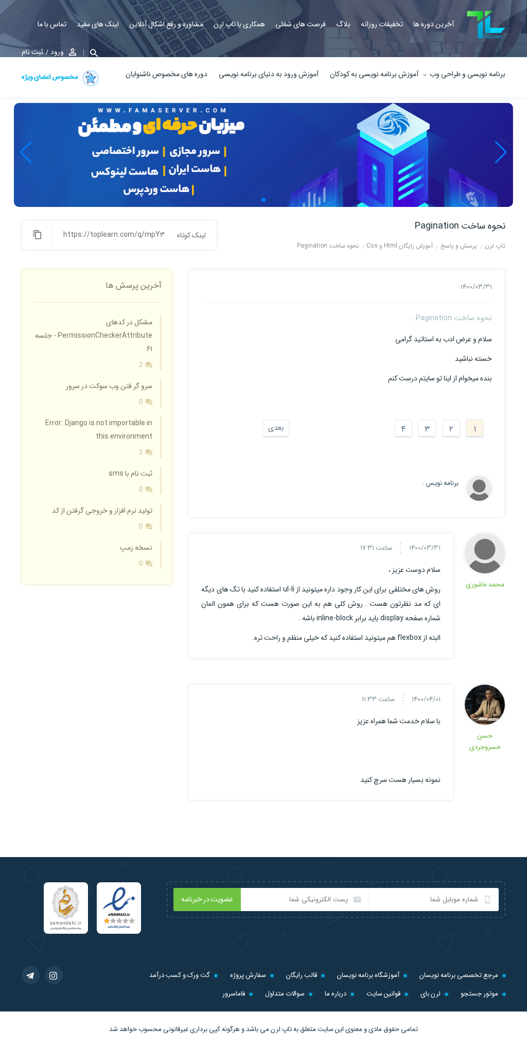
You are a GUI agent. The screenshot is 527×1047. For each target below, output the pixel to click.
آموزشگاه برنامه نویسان (368, 975)
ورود (57, 52)
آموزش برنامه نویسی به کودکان (374, 74)
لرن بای (430, 993)
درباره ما (335, 993)
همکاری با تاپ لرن (239, 24)
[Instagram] (54, 975)
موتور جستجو (479, 993)
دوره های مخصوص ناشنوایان (166, 74)
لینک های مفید (98, 24)
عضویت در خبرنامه (207, 899)
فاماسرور (233, 993)
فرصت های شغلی (300, 24)
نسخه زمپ (136, 547)
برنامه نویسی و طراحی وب (467, 74)
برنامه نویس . (441, 483)
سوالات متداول (285, 993)
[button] (90, 53)
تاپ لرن (281, 1029)
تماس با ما (52, 24)
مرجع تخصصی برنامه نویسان (458, 975)
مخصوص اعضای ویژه (50, 77)
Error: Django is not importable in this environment (98, 429)
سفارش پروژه (248, 975)
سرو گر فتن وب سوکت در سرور (109, 386)
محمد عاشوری (485, 584)
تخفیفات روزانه (382, 24)
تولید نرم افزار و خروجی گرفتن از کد (102, 510)
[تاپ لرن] (486, 25)
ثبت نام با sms (130, 473)
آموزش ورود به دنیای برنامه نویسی (269, 74)
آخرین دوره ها (433, 24)
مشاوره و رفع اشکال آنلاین (166, 24)
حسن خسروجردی (485, 741)
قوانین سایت (383, 993)
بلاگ (343, 24)
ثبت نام (32, 52)
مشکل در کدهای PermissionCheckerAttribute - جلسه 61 (93, 336)
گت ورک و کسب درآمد (179, 975)
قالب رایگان (301, 975)
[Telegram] (31, 975)
